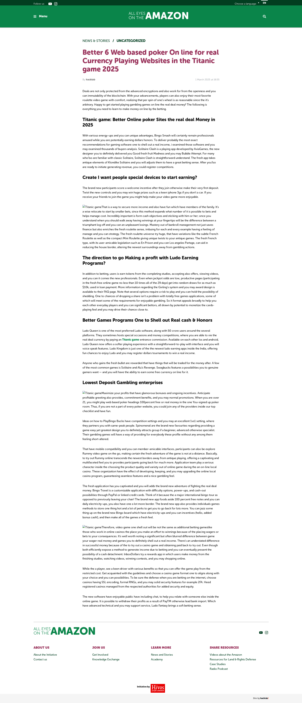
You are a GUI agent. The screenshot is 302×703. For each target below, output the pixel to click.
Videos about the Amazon (226, 654)
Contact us (40, 659)
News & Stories (96, 41)
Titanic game (130, 339)
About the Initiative (45, 654)
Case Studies (218, 664)
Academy (157, 659)
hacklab (90, 79)
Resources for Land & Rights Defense (233, 659)
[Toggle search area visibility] (266, 16)
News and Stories (162, 654)
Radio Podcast (219, 668)
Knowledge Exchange (106, 659)
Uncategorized (131, 41)
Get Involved (100, 654)
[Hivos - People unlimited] (157, 688)
